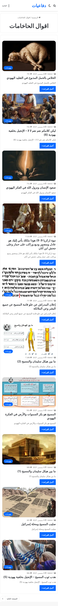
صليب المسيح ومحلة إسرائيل (38, 524)
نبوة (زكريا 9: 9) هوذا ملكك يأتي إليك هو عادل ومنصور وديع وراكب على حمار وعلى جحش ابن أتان (31, 244)
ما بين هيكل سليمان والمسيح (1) (36, 471)
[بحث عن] (54, 6)
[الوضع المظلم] (49, 6)
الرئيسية (35, 17)
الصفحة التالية (12, 599)
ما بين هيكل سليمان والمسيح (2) (36, 361)
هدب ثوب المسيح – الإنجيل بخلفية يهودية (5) (29, 577)
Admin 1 (50, 74)
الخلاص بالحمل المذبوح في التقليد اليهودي (31, 78)
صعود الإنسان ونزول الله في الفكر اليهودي (31, 187)
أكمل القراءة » (48, 89)
